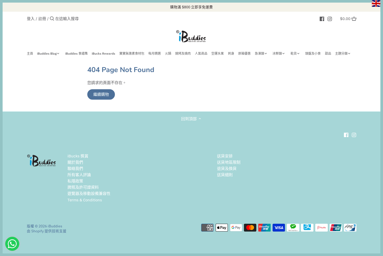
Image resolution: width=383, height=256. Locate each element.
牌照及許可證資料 (83, 187)
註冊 (42, 18)
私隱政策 (75, 180)
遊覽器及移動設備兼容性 (88, 193)
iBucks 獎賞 (77, 155)
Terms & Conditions (84, 199)
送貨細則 (225, 174)
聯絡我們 (75, 168)
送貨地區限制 (228, 162)
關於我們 (75, 162)
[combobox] (77, 18)
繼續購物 (101, 94)
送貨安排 (225, 155)
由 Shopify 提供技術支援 (46, 231)
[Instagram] (330, 18)
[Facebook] (322, 18)
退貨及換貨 (227, 168)
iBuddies (55, 226)
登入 (31, 18)
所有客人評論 (79, 174)
